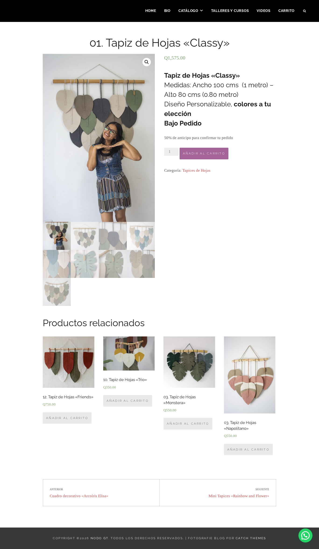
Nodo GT (99, 538)
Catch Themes (251, 538)
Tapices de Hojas (196, 170)
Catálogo (188, 11)
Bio (167, 11)
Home (150, 11)
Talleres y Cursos (230, 11)
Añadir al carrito (204, 153)
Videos (263, 11)
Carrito (286, 11)
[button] (305, 535)
